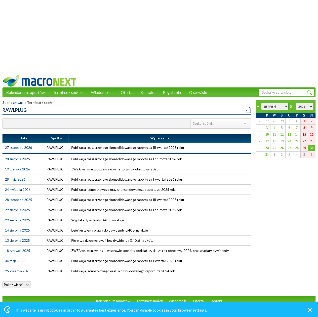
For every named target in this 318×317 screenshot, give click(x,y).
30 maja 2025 (15, 261)
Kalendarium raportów (25, 92)
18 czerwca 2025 (17, 251)
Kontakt (148, 92)
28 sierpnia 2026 (17, 159)
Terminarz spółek (68, 92)
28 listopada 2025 (18, 200)
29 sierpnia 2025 (17, 210)
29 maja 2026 (15, 179)
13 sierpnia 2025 (17, 240)
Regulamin (172, 92)
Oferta (126, 92)
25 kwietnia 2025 (18, 271)
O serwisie (198, 92)
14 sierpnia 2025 (17, 230)
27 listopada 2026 (18, 148)
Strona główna (13, 103)
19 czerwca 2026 (17, 169)
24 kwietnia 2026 (18, 190)
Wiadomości (102, 92)
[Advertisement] (159, 40)
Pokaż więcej (13, 285)
